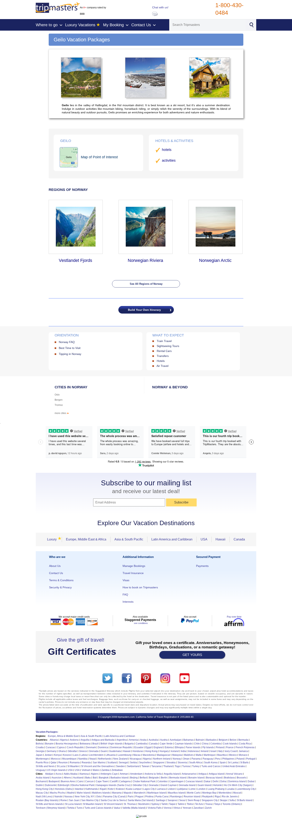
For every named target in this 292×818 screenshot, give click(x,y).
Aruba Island (42, 777)
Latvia (83, 755)
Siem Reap (194, 800)
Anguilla (84, 739)
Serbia (133, 762)
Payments (202, 565)
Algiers (94, 773)
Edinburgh (63, 785)
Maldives (189, 755)
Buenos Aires (68, 781)
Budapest (54, 781)
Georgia (40, 751)
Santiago (160, 800)
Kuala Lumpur (133, 789)
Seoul (182, 800)
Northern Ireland (162, 758)
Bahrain (200, 739)
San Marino (99, 762)
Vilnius (177, 807)
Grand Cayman (168, 785)
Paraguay (208, 758)
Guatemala (115, 751)
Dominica (103, 747)
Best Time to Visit (69, 348)
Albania (54, 739)
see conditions (141, 623)
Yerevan (187, 807)
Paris (130, 796)
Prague (139, 796)
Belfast (143, 777)
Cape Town (102, 781)
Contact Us (56, 573)
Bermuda (243, 739)
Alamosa (84, 773)
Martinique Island (156, 792)
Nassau (68, 796)
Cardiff (113, 781)
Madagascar (163, 755)
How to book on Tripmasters (140, 587)
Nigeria (147, 758)
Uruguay (40, 770)
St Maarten (73, 766)
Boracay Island (214, 777)
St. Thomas (130, 804)
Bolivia (39, 743)
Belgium (223, 739)
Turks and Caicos (210, 766)
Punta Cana (161, 796)
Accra (58, 773)
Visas (126, 580)
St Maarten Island (92, 804)
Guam (104, 751)
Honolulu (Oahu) (64, 789)
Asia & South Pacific (128, 539)
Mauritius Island (176, 792)
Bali (95, 777)
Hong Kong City (44, 789)
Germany (51, 751)
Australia (153, 739)
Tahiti (164, 804)
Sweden (120, 766)
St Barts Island (244, 800)
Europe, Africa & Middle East (63, 736)
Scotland (112, 762)
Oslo (57, 394)
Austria (164, 739)
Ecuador (138, 747)
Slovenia (182, 762)
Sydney (155, 804)
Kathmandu (91, 789)
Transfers (163, 356)
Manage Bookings (134, 565)
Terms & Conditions (61, 580)
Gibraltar (72, 751)
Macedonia (149, 755)
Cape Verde (166, 743)
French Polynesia (245, 747)
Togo (177, 766)
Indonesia (193, 751)
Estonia (169, 747)
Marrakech (139, 792)
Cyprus (61, 747)
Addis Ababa (70, 773)
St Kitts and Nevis (45, 766)
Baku (88, 777)
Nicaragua (135, 758)
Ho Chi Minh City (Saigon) (238, 785)
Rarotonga (176, 796)
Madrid (71, 792)
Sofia (232, 800)
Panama (196, 758)
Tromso (59, 405)
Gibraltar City (140, 785)
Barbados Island (119, 777)
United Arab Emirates (233, 766)
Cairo (80, 781)
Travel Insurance (133, 573)
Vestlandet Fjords (75, 260)
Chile (197, 743)
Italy (220, 751)
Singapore (158, 762)
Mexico (233, 755)
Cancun (89, 781)
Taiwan (145, 766)
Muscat (237, 792)
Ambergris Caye (109, 773)
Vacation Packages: (47, 732)
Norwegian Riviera (145, 260)
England (158, 747)
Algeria (64, 739)
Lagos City (149, 789)
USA (204, 539)
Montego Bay (209, 792)
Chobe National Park (144, 781)
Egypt (148, 747)
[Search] (251, 24)
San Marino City (90, 800)
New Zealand (120, 758)
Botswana (85, 743)
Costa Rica (245, 743)
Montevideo (225, 792)
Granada (153, 785)
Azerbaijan (175, 739)
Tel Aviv (199, 804)
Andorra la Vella (153, 773)
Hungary (164, 751)
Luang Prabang (216, 789)
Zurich (208, 807)
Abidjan (49, 773)
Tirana (208, 804)
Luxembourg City (245, 789)
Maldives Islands (101, 792)
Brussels (241, 777)
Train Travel (164, 341)
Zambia (105, 770)
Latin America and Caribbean (171, 539)
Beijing (134, 777)
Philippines (228, 758)
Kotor (111, 789)
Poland (240, 758)
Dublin (39, 785)
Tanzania (156, 766)
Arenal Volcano (234, 773)
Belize (233, 739)
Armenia (133, 739)
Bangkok (103, 777)
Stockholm (143, 804)
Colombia (215, 743)
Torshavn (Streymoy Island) (50, 807)
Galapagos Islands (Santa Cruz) (113, 785)
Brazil (95, 743)
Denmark (91, 747)
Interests (128, 601)
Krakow (120, 789)
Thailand (168, 766)
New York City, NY (84, 796)
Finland (220, 747)
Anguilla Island (172, 773)
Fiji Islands (208, 747)
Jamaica (243, 751)
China (205, 743)
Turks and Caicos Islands (98, 807)
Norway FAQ (67, 342)
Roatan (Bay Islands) (47, 800)
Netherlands (104, 758)
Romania (75, 762)
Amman (124, 773)
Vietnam (86, 770)
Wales (96, 770)
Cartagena (125, 781)
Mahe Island (83, 792)
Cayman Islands (183, 743)
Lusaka (230, 789)
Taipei (172, 804)
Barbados (211, 739)
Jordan (48, 755)
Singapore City (210, 800)
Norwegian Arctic (215, 260)
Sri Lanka (233, 762)
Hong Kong (151, 751)
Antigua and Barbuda (102, 739)
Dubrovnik (50, 785)
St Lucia (61, 766)
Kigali (103, 789)
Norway (177, 758)
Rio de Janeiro (230, 796)
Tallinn (181, 804)
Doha (223, 781)
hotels (166, 150)
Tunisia (186, 766)
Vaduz (117, 807)
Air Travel (162, 365)
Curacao (50, 747)
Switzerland (133, 766)
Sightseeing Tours (168, 346)
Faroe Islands (193, 747)
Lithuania (110, 755)
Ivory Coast (231, 751)
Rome (63, 800)
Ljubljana (182, 789)
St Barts (244, 762)
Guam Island (204, 785)
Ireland (204, 751)
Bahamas (188, 739)
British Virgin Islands (112, 743)
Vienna (167, 807)
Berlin (164, 777)
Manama (117, 792)
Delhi (215, 781)
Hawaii (220, 539)
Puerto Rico (42, 762)
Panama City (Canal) (114, 796)
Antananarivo (189, 773)
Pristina (149, 796)
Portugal (250, 758)
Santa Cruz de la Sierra (113, 800)
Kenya (57, 755)
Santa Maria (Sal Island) (141, 800)
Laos (75, 755)
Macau (137, 755)
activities (169, 160)
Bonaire (49, 743)
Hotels (161, 360)
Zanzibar (198, 807)
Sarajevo (172, 800)
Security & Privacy (60, 587)
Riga (217, 796)
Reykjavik (207, 796)
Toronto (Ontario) (231, 804)
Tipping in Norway (70, 354)
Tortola (70, 807)
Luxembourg (124, 755)
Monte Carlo (193, 792)
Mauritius (222, 755)
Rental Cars (164, 351)
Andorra (74, 739)
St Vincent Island (113, 804)
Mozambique (69, 758)
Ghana (62, 751)
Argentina (121, 739)
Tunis (79, 807)
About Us (55, 565)
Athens (67, 777)
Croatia (40, 747)
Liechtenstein (96, 755)
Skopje (223, 800)
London (201, 789)
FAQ (125, 594)
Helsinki (217, 785)
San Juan (74, 800)
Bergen (59, 399)
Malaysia (177, 755)
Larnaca (161, 789)
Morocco (55, 758)
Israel (213, 751)
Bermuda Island (177, 777)
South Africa (195, 762)
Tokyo (217, 804)
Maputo (128, 792)
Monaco (243, 755)
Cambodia (141, 743)
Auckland (78, 777)
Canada (239, 539)
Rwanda (86, 762)
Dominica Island (237, 781)
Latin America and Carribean (119, 736)
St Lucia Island (73, 804)
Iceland (175, 751)
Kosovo (67, 755)
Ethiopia (179, 747)
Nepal (92, 758)
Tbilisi (190, 804)
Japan (39, 755)
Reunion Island (192, 796)
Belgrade (154, 777)
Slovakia (171, 762)
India (183, 751)
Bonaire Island (196, 777)
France (230, 747)
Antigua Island (216, 773)
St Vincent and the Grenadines (97, 766)
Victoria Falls (154, 807)
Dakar (207, 781)
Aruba (143, 739)
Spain (222, 762)
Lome (192, 789)
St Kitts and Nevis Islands (49, 804)
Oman (186, 758)
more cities (62, 413)
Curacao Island (194, 781)
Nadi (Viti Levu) (44, 796)
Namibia (82, 758)
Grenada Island (187, 785)
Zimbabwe (117, 770)
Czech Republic (75, 747)
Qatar (53, 762)
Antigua (202, 773)
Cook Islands (230, 743)
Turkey (195, 766)
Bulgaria (129, 743)
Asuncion (56, 777)
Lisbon (171, 789)
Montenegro (42, 758)
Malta (199, 755)
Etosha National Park (82, 785)
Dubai (251, 781)
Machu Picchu (57, 792)
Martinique (209, 755)
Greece (83, 751)
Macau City (42, 792)
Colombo (162, 781)
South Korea (211, 762)
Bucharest (41, 781)
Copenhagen (176, 781)
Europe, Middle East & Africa (86, 539)
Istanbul (79, 789)
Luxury (53, 539)
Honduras (137, 751)
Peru (217, 758)
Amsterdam (136, 773)
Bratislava (229, 777)
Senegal (123, 762)
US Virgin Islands (56, 770)
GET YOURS (192, 655)
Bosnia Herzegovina (67, 743)
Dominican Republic (121, 747)
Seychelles (145, 762)
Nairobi (58, 796)
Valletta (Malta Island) (134, 807)
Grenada (94, 751)
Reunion (63, 762)
